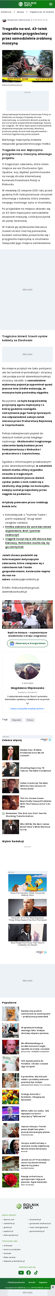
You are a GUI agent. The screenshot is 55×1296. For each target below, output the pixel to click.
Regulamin (43, 1282)
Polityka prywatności (16, 1282)
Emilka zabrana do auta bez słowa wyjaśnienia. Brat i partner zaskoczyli (28, 530)
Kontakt (32, 1282)
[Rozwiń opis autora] (27, 703)
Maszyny (20, 12)
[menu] (51, 4)
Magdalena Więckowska (18, 20)
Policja (30, 720)
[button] (53, 1287)
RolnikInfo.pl (6, 12)
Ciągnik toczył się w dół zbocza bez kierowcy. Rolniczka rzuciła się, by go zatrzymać (28, 543)
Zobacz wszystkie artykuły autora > (27, 708)
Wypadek (16, 720)
